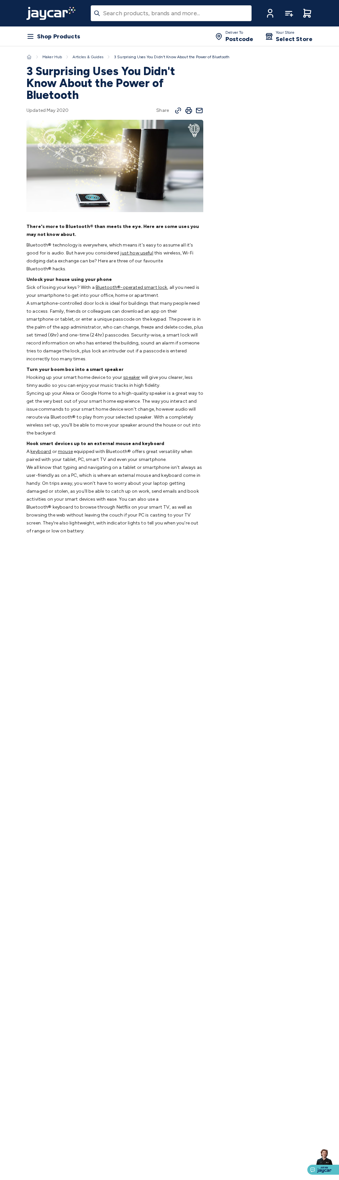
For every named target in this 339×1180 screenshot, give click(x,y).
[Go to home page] (50, 13)
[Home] (29, 57)
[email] (199, 110)
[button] (270, 13)
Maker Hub (52, 57)
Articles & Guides (88, 57)
